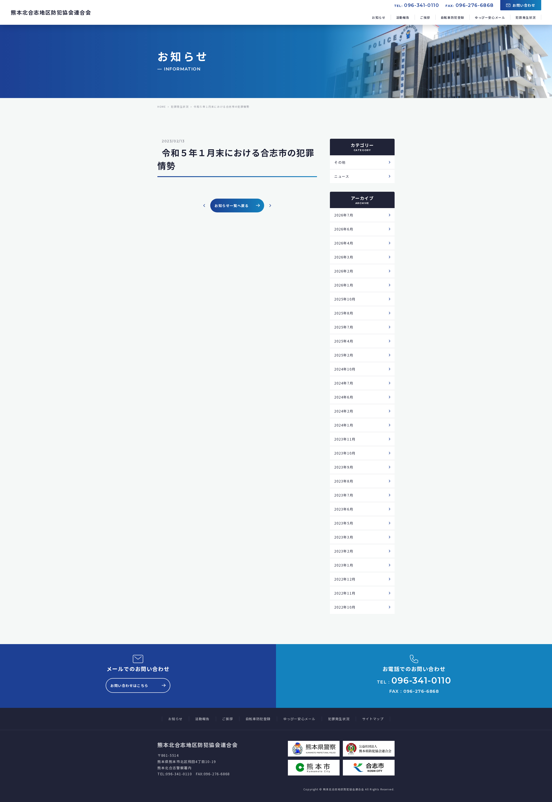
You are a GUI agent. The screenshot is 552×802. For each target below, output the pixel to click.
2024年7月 (343, 383)
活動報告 (402, 17)
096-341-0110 (421, 5)
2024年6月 (343, 397)
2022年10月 (345, 607)
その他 (340, 162)
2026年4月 (343, 243)
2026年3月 (343, 257)
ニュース (341, 176)
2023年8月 (343, 481)
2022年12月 (345, 579)
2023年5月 (343, 523)
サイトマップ (373, 718)
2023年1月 (343, 565)
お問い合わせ (524, 5)
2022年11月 (345, 593)
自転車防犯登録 (452, 17)
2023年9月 (343, 467)
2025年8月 (343, 313)
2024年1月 (343, 425)
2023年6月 (343, 509)
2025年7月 (343, 327)
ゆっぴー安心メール (490, 17)
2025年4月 (343, 341)
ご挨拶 (425, 17)
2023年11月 (345, 439)
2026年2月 (343, 271)
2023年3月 (343, 537)
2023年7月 (343, 495)
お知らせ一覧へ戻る (232, 205)
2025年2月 (343, 355)
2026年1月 (343, 285)
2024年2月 (343, 411)
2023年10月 (345, 453)
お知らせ (378, 17)
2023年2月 (343, 551)
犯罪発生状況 (526, 17)
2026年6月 (343, 229)
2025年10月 (345, 299)
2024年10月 (345, 369)
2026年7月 (343, 215)
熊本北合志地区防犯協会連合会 (51, 12)
